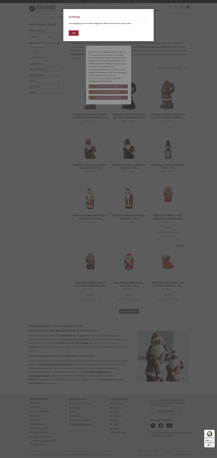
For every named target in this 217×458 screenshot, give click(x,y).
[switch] (209, 445)
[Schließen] (151, 11)
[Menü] (213, 431)
